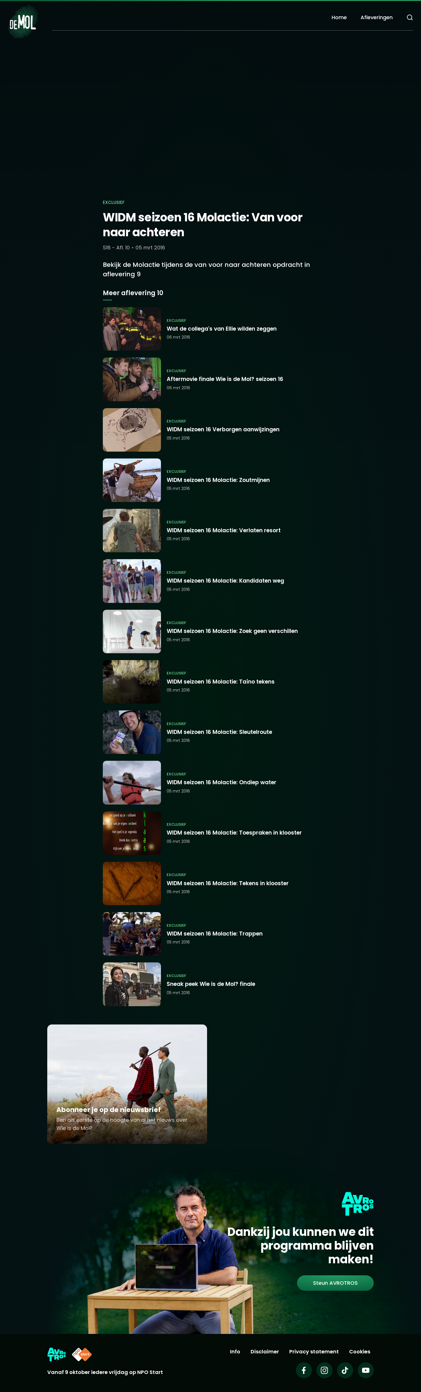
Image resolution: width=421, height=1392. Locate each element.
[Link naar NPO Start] (82, 1354)
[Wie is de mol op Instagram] (324, 1370)
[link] (335, 1283)
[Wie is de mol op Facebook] (304, 1370)
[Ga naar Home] (23, 21)
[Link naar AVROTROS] (56, 1354)
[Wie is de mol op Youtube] (366, 1370)
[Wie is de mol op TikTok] (345, 1370)
